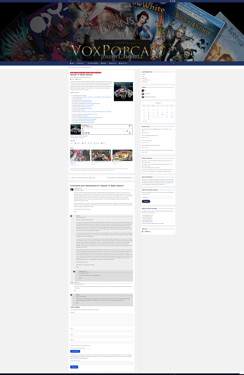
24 (148, 116)
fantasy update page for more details (155, 223)
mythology (105, 168)
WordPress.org (145, 81)
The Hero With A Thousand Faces (93, 170)
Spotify (76, 137)
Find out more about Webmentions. (80, 358)
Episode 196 (145, 211)
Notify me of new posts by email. (78, 348)
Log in (143, 76)
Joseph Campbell (84, 168)
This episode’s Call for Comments (79, 95)
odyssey (114, 168)
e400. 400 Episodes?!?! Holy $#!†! (152, 167)
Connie (75, 282)
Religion (92, 72)
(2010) (105, 111)
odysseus (110, 168)
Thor (113, 170)
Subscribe (146, 201)
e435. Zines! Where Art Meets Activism (150, 135)
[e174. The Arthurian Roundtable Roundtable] (101, 155)
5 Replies (79, 79)
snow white (126, 168)
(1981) (92, 111)
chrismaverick (91, 117)
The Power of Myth (101, 170)
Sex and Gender (98, 72)
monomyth (100, 168)
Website (72, 340)
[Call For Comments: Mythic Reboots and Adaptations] (80, 155)
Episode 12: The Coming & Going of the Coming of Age (83, 177)
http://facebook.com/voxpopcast (89, 119)
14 (167, 112)
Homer (81, 168)
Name (71, 328)
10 (148, 112)
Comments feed (145, 80)
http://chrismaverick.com (89, 120)
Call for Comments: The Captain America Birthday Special (119, 177)
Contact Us (123, 63)
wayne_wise (99, 117)
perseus (120, 168)
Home (72, 63)
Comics (72, 72)
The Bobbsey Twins (84, 170)
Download (85, 136)
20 (162, 114)
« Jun (143, 121)
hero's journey (77, 168)
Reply (75, 211)
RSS (83, 137)
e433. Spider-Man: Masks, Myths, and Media (151, 145)
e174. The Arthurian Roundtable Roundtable (100, 161)
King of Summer (93, 168)
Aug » (146, 121)
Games (104, 63)
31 (148, 119)
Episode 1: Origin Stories (117, 161)
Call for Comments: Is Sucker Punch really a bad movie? (161, 169)
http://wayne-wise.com (90, 122)
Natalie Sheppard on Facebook (81, 115)
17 (148, 114)
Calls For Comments (93, 63)
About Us (113, 63)
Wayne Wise (75, 77)
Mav (72, 77)
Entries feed (144, 78)
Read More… (162, 184)
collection (86, 108)
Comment (72, 312)
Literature (76, 72)
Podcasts (80, 63)
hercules (73, 168)
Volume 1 (89, 102)
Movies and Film (82, 72)
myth (102, 168)
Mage (97, 168)
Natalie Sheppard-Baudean (85, 77)
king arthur (89, 168)
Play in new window (78, 136)
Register (143, 74)
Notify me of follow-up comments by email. (80, 345)
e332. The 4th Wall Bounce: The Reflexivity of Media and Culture (158, 171)
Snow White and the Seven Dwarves (75, 170)
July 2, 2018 (73, 79)
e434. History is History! (147, 140)
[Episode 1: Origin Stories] (122, 155)
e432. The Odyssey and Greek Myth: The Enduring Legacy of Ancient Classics (158, 150)
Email (71, 334)
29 (172, 116)
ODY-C (108, 168)
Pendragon (117, 168)
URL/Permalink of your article (75, 360)
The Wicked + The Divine (108, 170)
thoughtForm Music (87, 114)
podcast (123, 168)
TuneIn (80, 137)
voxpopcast (84, 117)
